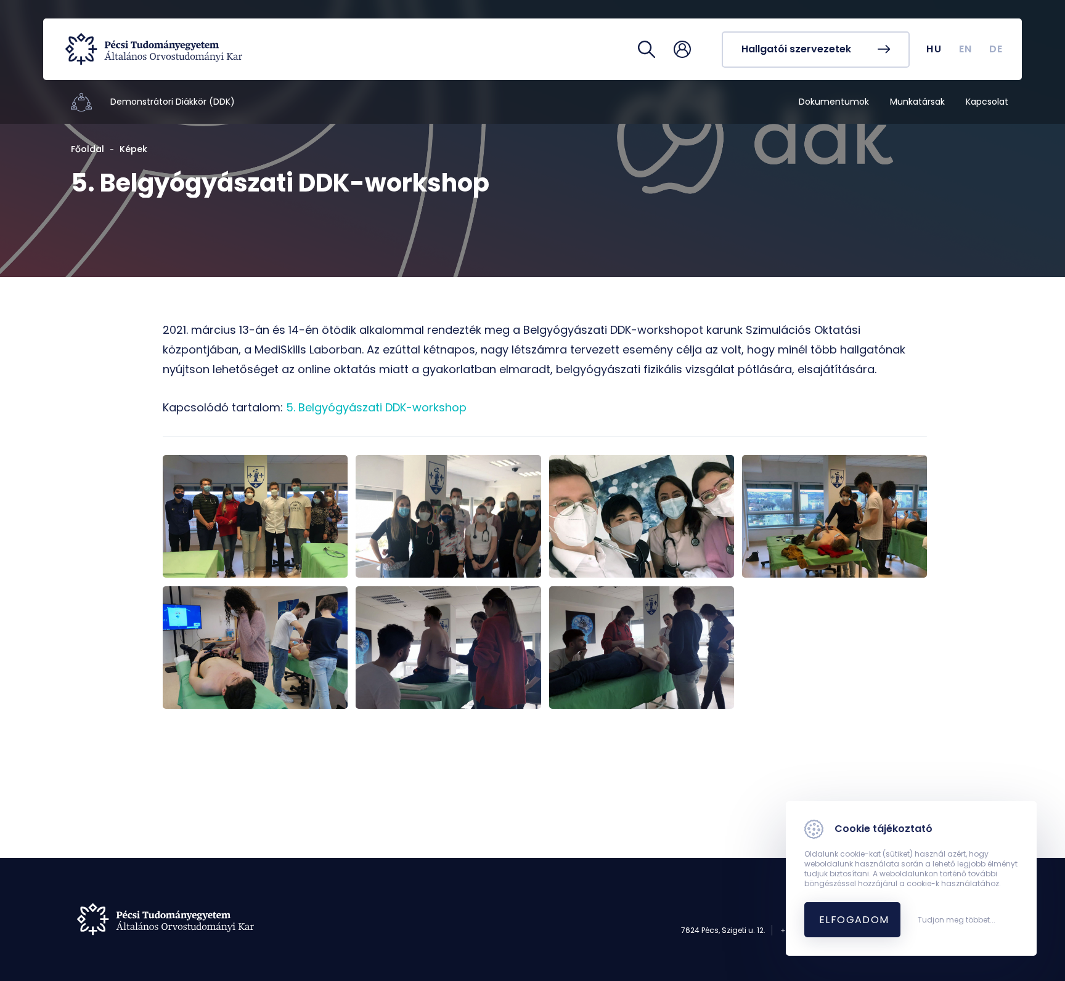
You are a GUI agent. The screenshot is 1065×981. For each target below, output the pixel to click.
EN (966, 49)
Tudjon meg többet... (956, 920)
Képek (133, 149)
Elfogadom (854, 920)
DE (996, 49)
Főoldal (87, 149)
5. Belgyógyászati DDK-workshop (376, 407)
